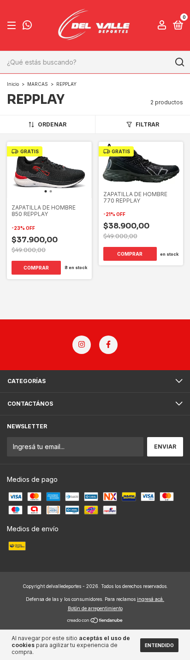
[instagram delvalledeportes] (81, 345)
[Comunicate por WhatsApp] (27, 26)
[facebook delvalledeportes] (108, 345)
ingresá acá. (150, 599)
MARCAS (37, 84)
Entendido (159, 645)
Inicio (13, 84)
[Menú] (13, 26)
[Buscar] (179, 62)
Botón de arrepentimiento (95, 608)
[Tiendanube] (95, 621)
